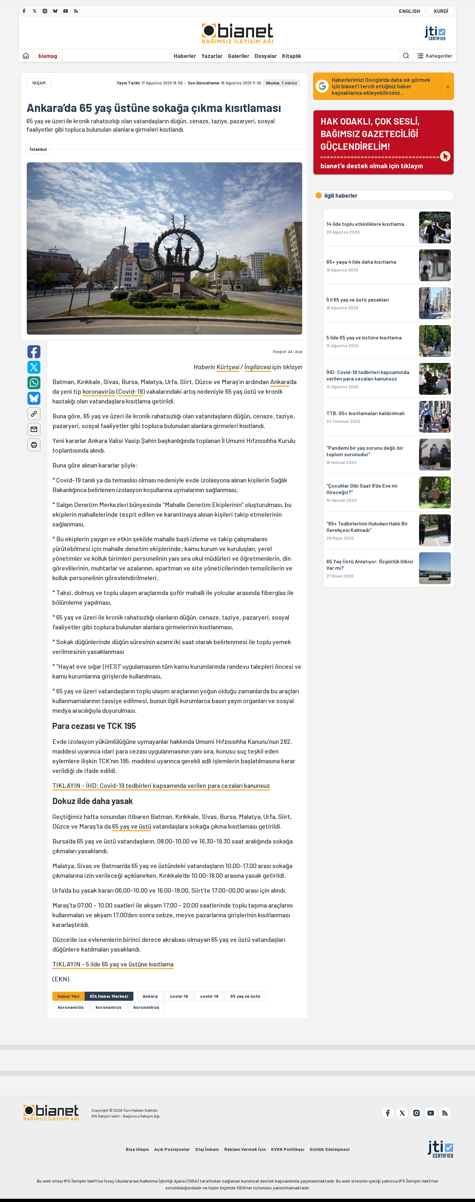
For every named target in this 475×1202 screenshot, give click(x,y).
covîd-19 (209, 996)
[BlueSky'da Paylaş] (33, 398)
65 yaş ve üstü (131, 826)
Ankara (280, 381)
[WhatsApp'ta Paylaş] (33, 382)
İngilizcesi (257, 366)
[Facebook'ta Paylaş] (33, 351)
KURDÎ (441, 11)
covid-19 (179, 996)
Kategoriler (439, 55)
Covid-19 (130, 391)
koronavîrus (146, 1007)
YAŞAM (39, 82)
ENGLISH (409, 11)
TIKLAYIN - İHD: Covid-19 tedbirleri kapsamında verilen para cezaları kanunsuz (161, 785)
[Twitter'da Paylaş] (33, 367)
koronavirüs (99, 391)
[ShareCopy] (33, 413)
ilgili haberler (340, 195)
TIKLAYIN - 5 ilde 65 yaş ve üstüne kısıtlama (113, 964)
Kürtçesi (227, 366)
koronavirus (108, 1007)
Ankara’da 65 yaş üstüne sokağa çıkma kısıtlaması (153, 107)
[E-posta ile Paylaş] (33, 429)
